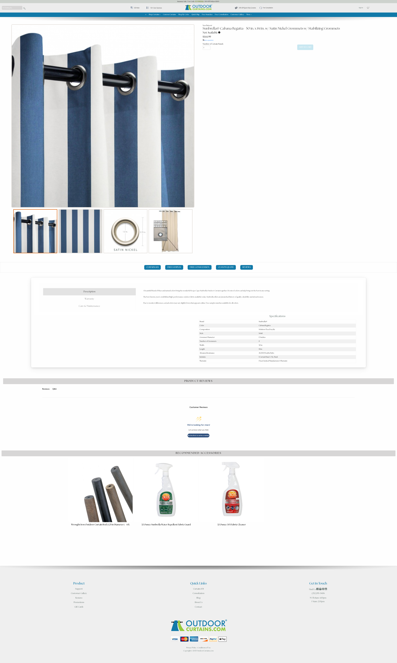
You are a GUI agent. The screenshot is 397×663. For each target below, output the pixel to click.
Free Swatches (207, 14)
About (198, 602)
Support (79, 589)
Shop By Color (183, 14)
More (249, 14)
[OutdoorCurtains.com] (198, 7)
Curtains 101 (198, 589)
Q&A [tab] (54, 389)
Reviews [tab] (46, 389)
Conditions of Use (204, 648)
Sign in (361, 8)
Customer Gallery (237, 14)
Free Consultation (221, 14)
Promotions (79, 602)
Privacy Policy (191, 648)
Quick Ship (195, 14)
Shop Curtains (155, 14)
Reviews (78, 598)
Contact (198, 607)
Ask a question (208, 40)
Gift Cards (78, 607)
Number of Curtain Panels (213, 44)
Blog (198, 598)
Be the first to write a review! (198, 435)
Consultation (198, 593)
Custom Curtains (169, 14)
